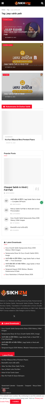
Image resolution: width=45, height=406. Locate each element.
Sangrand (28, 385)
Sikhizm (8, 393)
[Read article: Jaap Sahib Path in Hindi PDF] (22, 57)
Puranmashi (5, 388)
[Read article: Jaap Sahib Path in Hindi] (22, 86)
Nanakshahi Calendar (8, 385)
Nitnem (6, 74)
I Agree (15, 401)
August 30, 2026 (10, 142)
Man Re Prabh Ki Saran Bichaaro (13, 376)
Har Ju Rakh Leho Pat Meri (11, 369)
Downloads (7, 19)
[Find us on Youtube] (10, 316)
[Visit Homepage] (22, 3)
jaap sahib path (15, 10)
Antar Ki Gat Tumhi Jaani (10, 372)
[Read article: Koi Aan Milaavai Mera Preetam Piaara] (22, 125)
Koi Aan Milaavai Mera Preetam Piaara (20, 140)
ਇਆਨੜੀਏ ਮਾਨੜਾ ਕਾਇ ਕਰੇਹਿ (19, 227)
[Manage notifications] (4, 390)
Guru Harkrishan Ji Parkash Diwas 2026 (19, 274)
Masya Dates (37, 385)
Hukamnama (9, 136)
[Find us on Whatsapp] (4, 316)
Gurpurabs (20, 385)
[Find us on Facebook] (1, 316)
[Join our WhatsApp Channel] (41, 202)
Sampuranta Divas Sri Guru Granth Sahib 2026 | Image (21, 334)
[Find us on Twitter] (14, 316)
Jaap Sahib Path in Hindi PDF (16, 64)
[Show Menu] (3, 3)
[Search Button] (42, 3)
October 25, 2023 (10, 67)
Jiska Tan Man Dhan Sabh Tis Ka (13, 366)
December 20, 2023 (10, 37)
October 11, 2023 (10, 96)
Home (3, 10)
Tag (8, 10)
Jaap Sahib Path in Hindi (14, 94)
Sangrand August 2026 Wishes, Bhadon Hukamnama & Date (22, 347)
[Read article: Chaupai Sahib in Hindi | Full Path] (22, 171)
